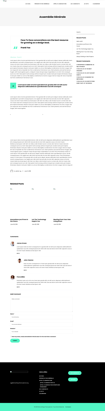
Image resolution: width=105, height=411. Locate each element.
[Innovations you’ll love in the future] (20, 202)
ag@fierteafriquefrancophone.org (19, 383)
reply (18, 253)
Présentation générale (46, 378)
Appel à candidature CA (47, 382)
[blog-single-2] (58, 124)
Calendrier (42, 393)
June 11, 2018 (27, 171)
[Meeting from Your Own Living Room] (63, 202)
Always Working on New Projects (85, 56)
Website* (12, 328)
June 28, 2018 (13, 224)
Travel (19, 57)
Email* (12, 321)
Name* (12, 314)
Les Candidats (43, 389)
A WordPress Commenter (84, 64)
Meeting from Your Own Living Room (62, 220)
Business (13, 57)
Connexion (68, 407)
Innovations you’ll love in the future (19, 220)
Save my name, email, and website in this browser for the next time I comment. (34, 336)
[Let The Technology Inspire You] (41, 202)
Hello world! (80, 41)
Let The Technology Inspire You (39, 220)
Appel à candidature (45, 380)
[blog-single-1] (25, 124)
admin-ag (18, 171)
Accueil (41, 376)
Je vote (41, 391)
